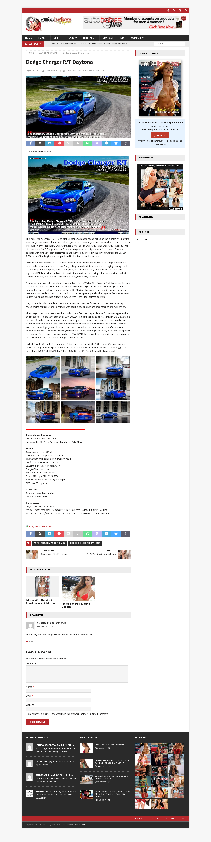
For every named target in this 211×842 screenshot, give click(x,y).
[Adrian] (29, 795)
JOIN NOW (160, 135)
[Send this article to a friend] (68, 143)
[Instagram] (180, 10)
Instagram (169, 819)
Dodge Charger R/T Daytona (85, 543)
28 (111, 766)
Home (28, 37)
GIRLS (57, 37)
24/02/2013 (101, 766)
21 (111, 800)
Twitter (154, 819)
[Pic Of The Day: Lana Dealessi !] (86, 748)
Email (29, 695)
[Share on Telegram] (106, 143)
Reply (32, 641)
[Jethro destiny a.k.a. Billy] (29, 749)
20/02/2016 (101, 782)
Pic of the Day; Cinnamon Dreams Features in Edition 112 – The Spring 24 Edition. (55, 748)
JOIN (122, 37)
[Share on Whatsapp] (87, 143)
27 (111, 782)
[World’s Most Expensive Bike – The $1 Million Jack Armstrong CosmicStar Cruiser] (86, 794)
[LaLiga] (29, 765)
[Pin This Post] (59, 143)
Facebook (139, 819)
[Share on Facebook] (30, 143)
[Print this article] (78, 143)
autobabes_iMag (53, 70)
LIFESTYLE (88, 37)
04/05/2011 (101, 748)
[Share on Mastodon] (97, 143)
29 (111, 748)
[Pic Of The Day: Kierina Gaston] (78, 588)
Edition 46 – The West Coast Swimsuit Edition (40, 601)
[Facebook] (168, 10)
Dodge (85, 70)
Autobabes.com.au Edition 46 (49, 543)
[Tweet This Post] (40, 143)
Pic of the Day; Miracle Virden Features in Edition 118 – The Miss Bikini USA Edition (56, 778)
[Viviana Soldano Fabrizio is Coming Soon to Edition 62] (86, 779)
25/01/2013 (101, 800)
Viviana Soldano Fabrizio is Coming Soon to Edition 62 (111, 777)
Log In (183, 819)
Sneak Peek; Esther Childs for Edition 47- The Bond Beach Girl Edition (112, 761)
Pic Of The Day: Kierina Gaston (76, 605)
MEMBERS (136, 37)
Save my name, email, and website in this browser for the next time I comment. (69, 713)
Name (29, 686)
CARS (71, 37)
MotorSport (94, 70)
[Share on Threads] (125, 143)
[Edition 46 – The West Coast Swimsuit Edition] (42, 586)
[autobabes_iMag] (29, 779)
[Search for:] (169, 43)
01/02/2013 (35, 70)
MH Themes (80, 824)
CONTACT (108, 37)
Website (30, 704)
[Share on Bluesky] (116, 143)
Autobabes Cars (73, 70)
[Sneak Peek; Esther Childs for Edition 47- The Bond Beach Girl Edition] (86, 763)
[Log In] (186, 10)
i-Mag (41, 37)
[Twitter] (174, 10)
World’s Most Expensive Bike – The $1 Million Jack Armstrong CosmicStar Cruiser (112, 794)
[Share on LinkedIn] (49, 143)
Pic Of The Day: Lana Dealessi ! (109, 744)
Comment (31, 663)
